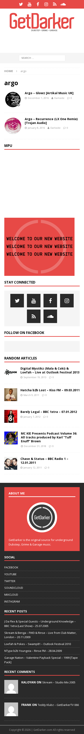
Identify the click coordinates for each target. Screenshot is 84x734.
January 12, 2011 (32, 467)
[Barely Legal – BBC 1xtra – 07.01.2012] (10, 416)
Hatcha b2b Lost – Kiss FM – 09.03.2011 (50, 390)
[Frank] (11, 714)
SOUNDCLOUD (13, 588)
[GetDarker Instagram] (46, 4)
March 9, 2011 (31, 395)
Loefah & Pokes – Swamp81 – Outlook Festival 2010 (37, 644)
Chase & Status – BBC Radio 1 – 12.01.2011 (44, 461)
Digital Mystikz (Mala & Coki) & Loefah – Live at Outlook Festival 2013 (49, 370)
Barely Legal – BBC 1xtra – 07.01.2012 (48, 412)
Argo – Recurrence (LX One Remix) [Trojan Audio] (51, 121)
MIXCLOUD (11, 595)
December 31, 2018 (35, 446)
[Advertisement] (44, 41)
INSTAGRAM (12, 601)
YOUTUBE (10, 574)
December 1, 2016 (38, 98)
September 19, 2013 (34, 377)
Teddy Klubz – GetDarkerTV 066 (58, 705)
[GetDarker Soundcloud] (63, 4)
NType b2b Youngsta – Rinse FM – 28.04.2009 (33, 651)
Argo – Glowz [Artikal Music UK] (49, 93)
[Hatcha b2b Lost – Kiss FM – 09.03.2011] (10, 394)
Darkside (59, 98)
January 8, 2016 (36, 127)
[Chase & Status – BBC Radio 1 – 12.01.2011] (10, 463)
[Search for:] (42, 58)
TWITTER (9, 581)
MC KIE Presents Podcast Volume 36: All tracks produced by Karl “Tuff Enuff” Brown (49, 437)
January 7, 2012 (31, 416)
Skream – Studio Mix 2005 (58, 682)
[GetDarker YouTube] (29, 4)
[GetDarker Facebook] (38, 4)
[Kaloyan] (11, 691)
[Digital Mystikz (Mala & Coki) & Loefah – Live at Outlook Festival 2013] (10, 373)
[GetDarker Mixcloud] (54, 4)
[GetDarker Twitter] (21, 4)
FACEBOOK (11, 567)
